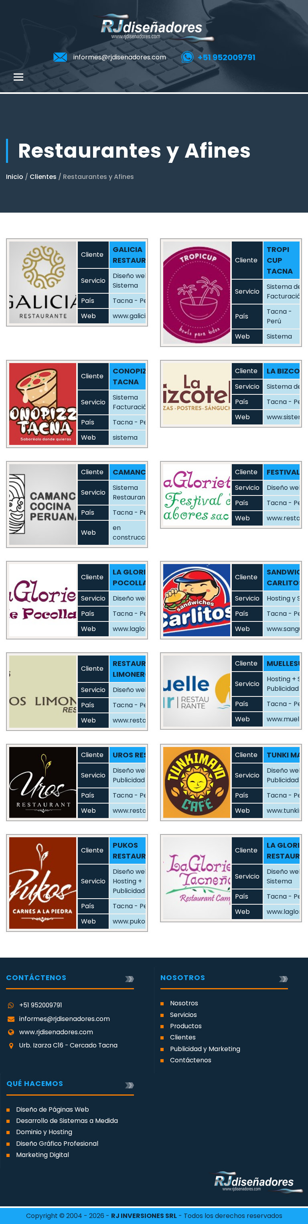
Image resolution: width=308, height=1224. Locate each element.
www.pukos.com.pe (143, 921)
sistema (125, 437)
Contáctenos (190, 1060)
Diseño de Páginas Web (52, 1109)
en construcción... (135, 532)
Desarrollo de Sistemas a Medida (67, 1120)
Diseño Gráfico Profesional (57, 1143)
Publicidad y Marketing (205, 1049)
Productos (186, 1026)
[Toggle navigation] (18, 77)
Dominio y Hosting (44, 1132)
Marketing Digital (42, 1155)
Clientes (43, 176)
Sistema (279, 336)
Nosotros (184, 1003)
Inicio (14, 176)
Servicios (183, 1015)
